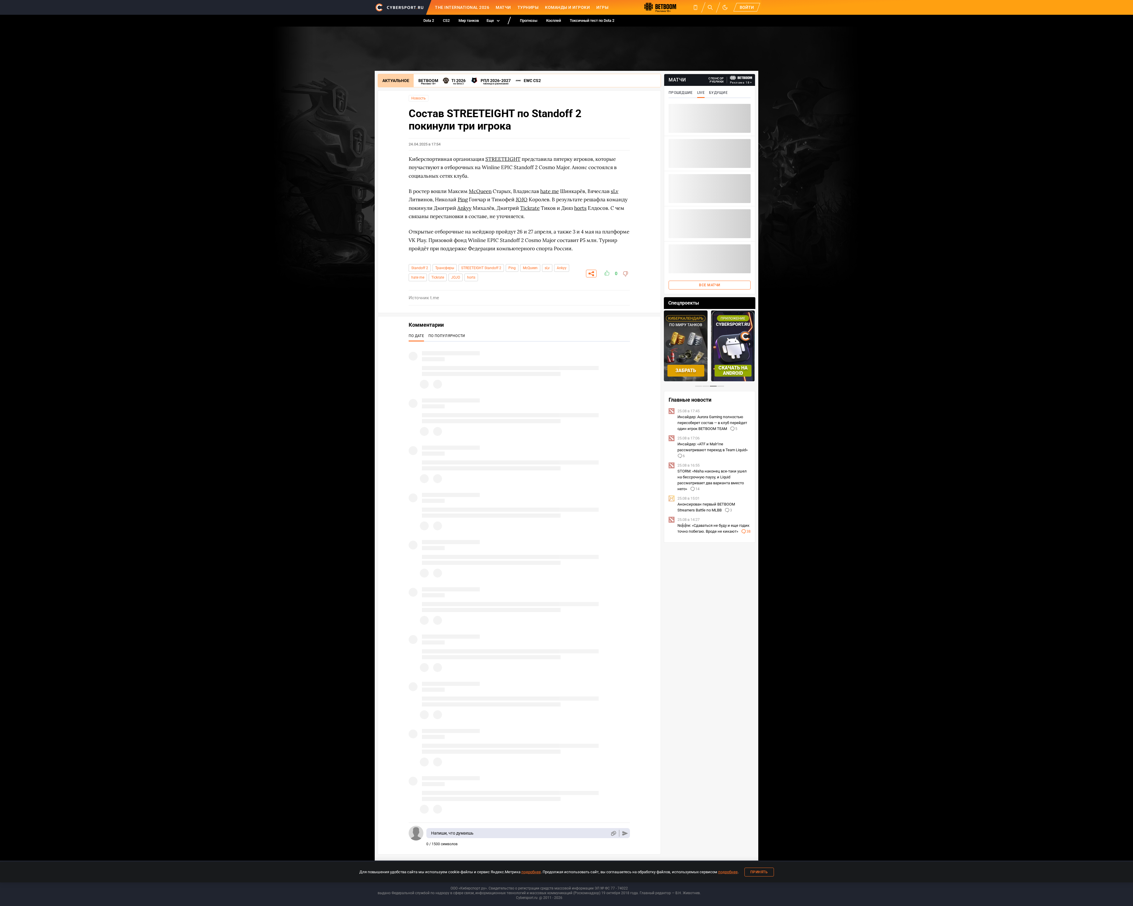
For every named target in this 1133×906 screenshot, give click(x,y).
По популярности (446, 336)
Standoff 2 (419, 268)
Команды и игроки (567, 7)
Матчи (503, 7)
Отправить (625, 833)
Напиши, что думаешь (452, 833)
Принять (759, 872)
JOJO (455, 277)
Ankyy (561, 268)
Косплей (553, 20)
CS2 (446, 20)
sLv (547, 268)
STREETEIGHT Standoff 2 (481, 268)
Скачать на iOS (742, 370)
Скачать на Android (695, 370)
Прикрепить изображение (613, 833)
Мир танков (469, 20)
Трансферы (444, 268)
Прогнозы (528, 20)
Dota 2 (428, 20)
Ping (512, 268)
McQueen (530, 268)
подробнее (531, 872)
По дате (416, 336)
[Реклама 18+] (741, 78)
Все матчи (709, 285)
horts (471, 277)
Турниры (528, 7)
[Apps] (695, 7)
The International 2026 (462, 7)
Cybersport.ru (527, 898)
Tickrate (437, 277)
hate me (417, 277)
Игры (602, 7)
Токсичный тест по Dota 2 (592, 20)
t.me (434, 297)
